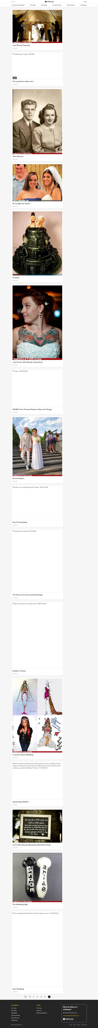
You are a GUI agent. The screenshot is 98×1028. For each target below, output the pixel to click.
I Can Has (14, 1008)
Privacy (74, 1024)
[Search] (14, 2)
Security (78, 1024)
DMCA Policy (84, 1024)
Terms (70, 1024)
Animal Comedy (15, 1015)
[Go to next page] (49, 996)
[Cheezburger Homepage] (49, 2)
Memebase (14, 1013)
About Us (39, 1010)
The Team (39, 1008)
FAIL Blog (14, 1010)
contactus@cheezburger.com (71, 1015)
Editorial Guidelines (41, 1013)
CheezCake (14, 1020)
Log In (85, 1)
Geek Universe (15, 1017)
